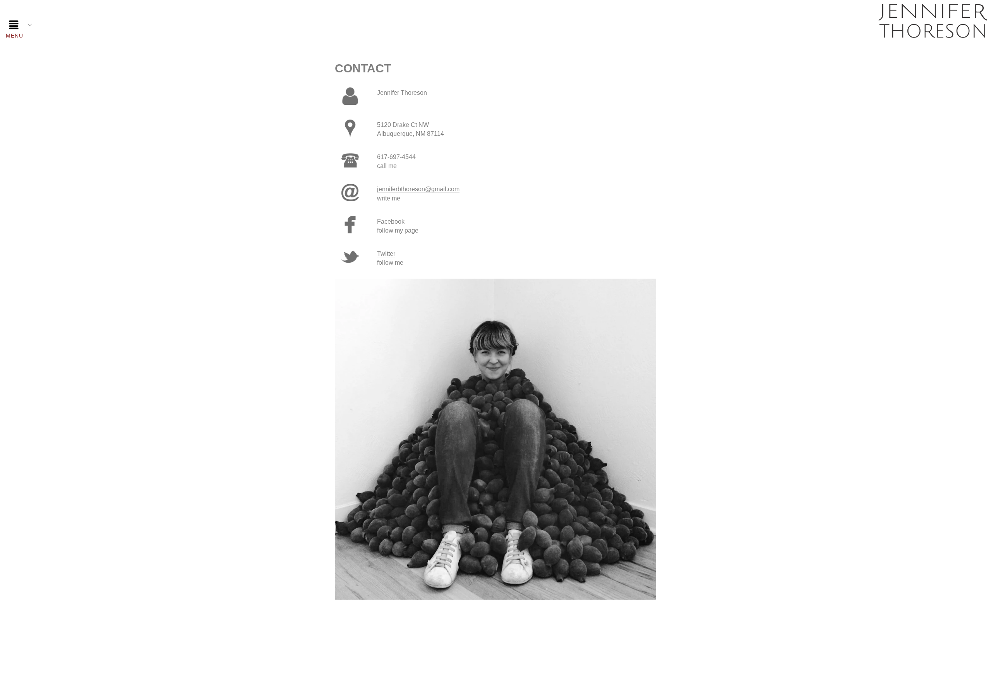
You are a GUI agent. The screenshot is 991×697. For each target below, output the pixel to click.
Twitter (386, 253)
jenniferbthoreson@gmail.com (418, 189)
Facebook (391, 221)
